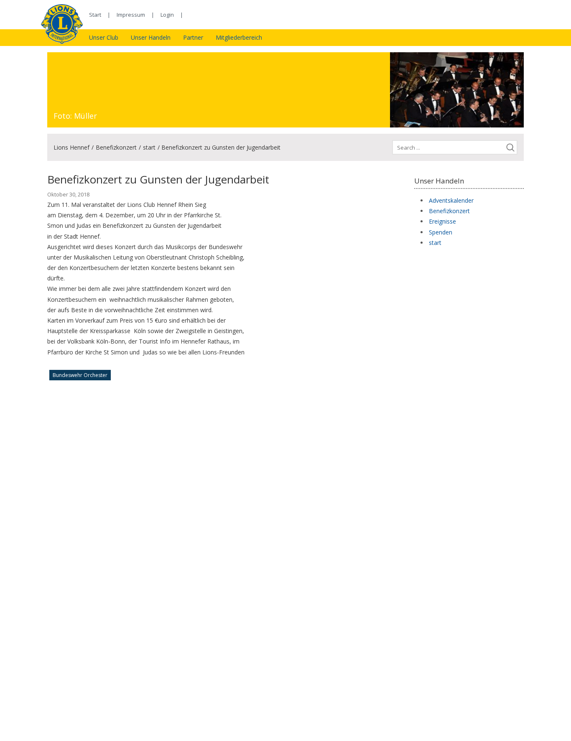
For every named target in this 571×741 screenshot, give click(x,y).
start (149, 147)
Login (167, 14)
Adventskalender (451, 200)
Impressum (131, 14)
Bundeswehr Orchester (80, 375)
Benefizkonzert (116, 147)
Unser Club (103, 37)
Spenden (440, 232)
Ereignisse (442, 221)
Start (95, 14)
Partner (193, 37)
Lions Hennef (71, 147)
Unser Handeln (151, 37)
